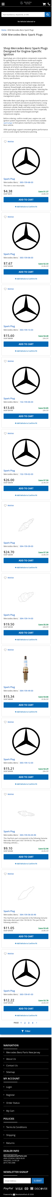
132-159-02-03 (26, 474)
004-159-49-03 (26, 690)
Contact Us (12, 1065)
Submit (38, 1180)
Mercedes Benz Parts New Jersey (23, 1052)
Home (3, 30)
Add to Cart (26, 199)
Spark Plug (9, 178)
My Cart (10, 1110)
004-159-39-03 (26, 546)
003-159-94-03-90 (28, 835)
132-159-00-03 (26, 402)
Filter (28, 1031)
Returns (10, 1143)
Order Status (13, 1102)
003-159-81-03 (26, 994)
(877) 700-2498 (9, 1163)
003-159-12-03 (26, 762)
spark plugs (7, 123)
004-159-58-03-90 (28, 914)
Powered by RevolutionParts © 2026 (18, 1194)
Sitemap (10, 1072)
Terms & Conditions (16, 1127)
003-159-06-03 (26, 257)
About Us (11, 1058)
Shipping (10, 1135)
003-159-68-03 (26, 182)
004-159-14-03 (26, 618)
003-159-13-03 (26, 329)
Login (9, 1087)
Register (10, 1094)
